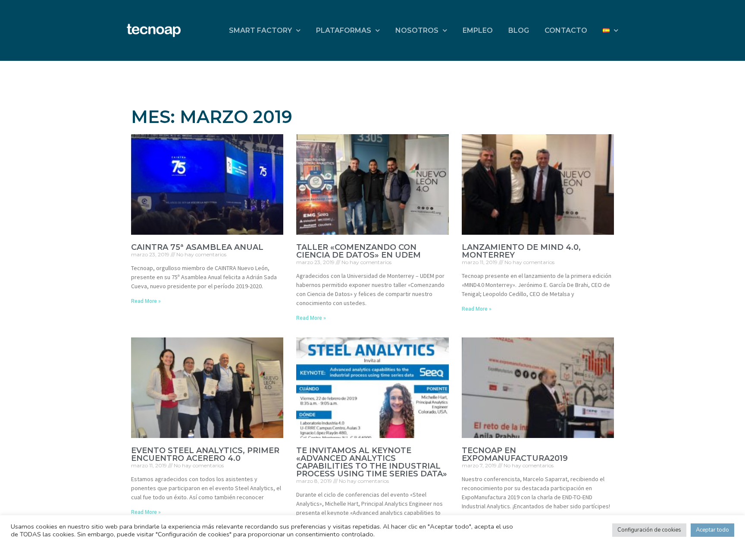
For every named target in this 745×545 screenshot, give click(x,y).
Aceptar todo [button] (712, 530)
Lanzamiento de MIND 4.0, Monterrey (521, 251)
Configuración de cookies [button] (649, 530)
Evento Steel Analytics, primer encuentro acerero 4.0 (205, 454)
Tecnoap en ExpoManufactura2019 (515, 454)
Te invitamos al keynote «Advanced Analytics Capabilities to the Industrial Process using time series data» (371, 462)
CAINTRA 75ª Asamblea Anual (197, 247)
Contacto (566, 30)
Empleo (478, 30)
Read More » (146, 301)
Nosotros (416, 30)
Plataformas (343, 30)
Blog (518, 30)
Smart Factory (260, 30)
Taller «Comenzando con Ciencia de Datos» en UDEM (358, 251)
